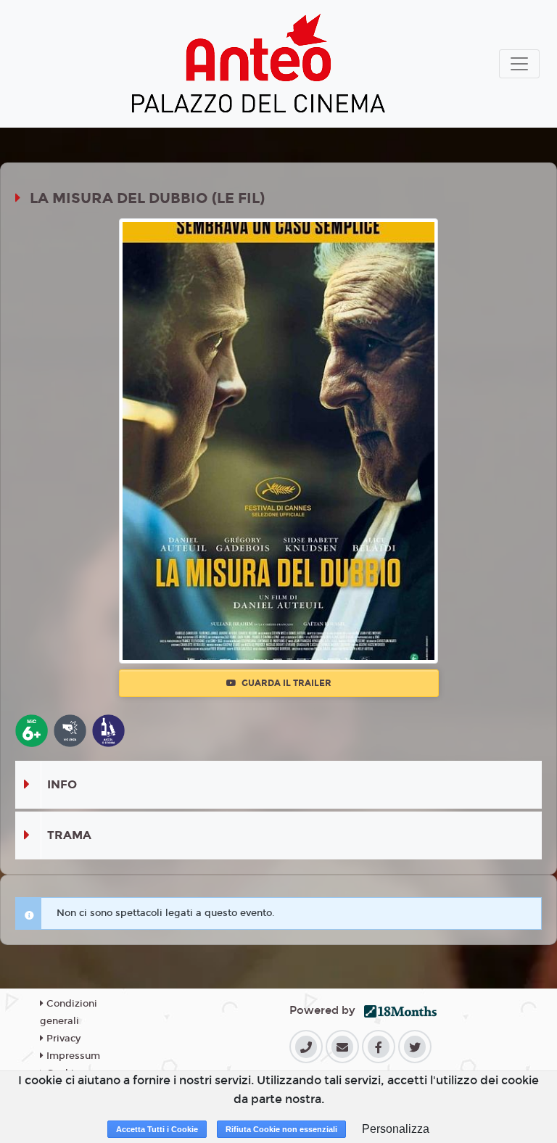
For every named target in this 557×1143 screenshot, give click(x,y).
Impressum (72, 1056)
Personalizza (395, 1129)
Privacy (62, 1038)
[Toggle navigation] (519, 63)
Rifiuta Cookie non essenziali (281, 1129)
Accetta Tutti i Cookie (157, 1129)
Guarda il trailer (285, 683)
